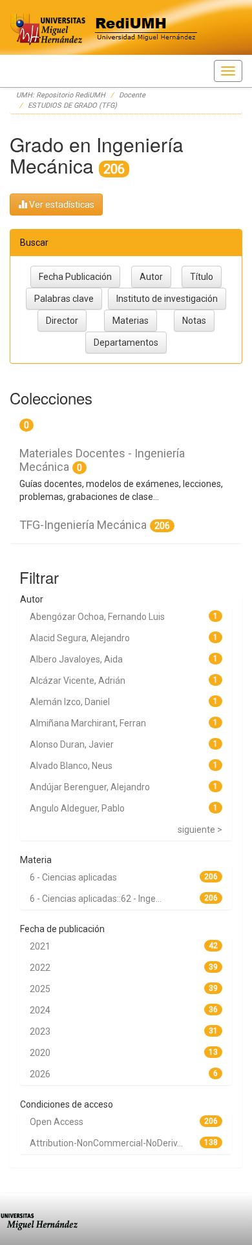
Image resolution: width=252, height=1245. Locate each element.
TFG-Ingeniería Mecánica (83, 525)
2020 (40, 1053)
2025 (40, 989)
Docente (132, 95)
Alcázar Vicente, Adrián (77, 680)
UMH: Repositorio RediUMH (60, 95)
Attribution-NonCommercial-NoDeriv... (106, 1143)
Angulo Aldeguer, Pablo (77, 808)
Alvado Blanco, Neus (71, 766)
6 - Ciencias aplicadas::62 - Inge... (96, 898)
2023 (40, 1031)
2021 (40, 946)
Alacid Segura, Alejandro (80, 638)
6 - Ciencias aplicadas (73, 877)
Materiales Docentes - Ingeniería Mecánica (102, 459)
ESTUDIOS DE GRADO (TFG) (72, 105)
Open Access (56, 1122)
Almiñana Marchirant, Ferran (88, 723)
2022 (40, 967)
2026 (40, 1074)
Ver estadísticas (60, 204)
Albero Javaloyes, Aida (76, 659)
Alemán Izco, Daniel (70, 702)
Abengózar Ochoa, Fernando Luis (97, 617)
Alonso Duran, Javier (72, 744)
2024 (40, 1010)
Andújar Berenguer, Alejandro (90, 787)
